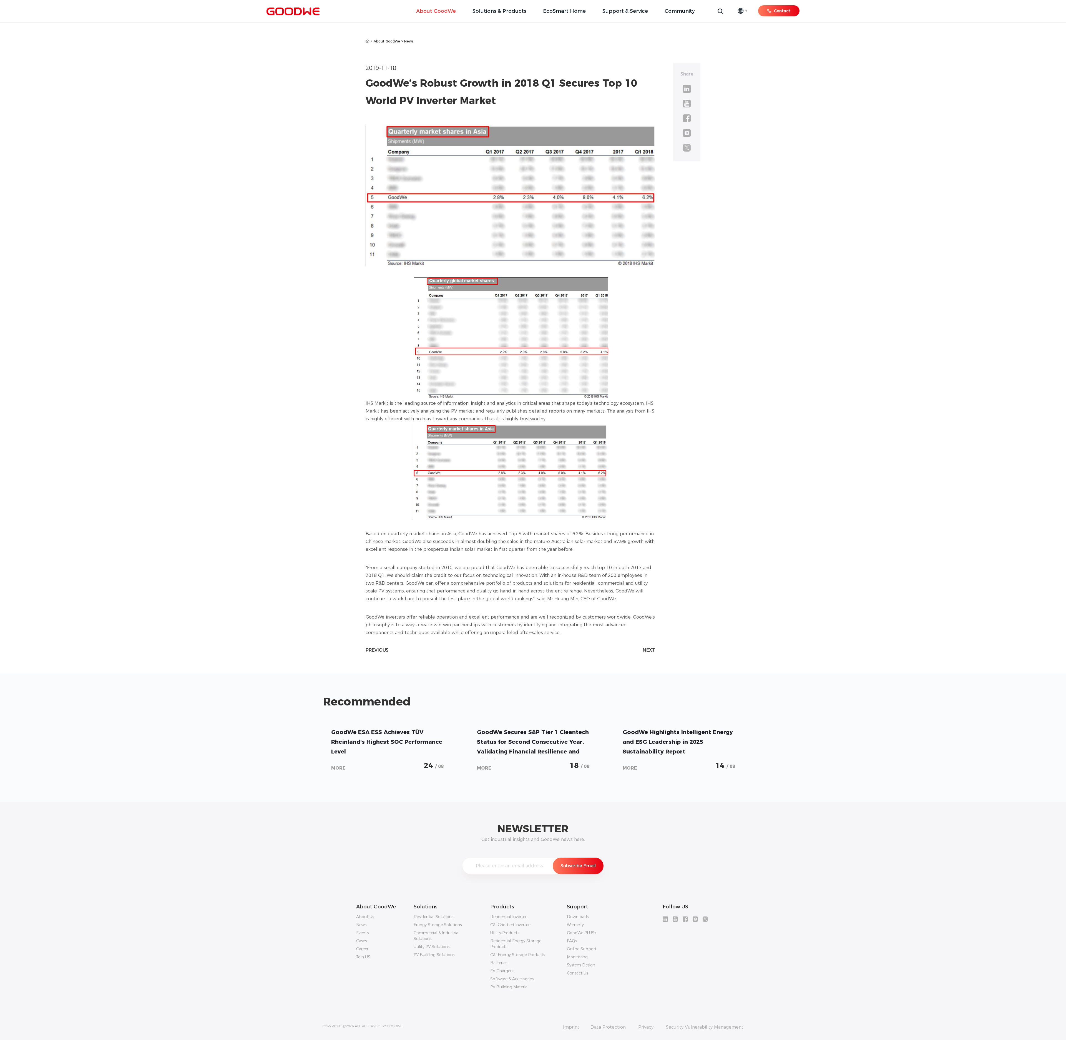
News (409, 41)
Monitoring (577, 956)
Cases (361, 940)
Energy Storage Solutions (438, 924)
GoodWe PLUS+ (581, 932)
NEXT (649, 650)
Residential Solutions (433, 916)
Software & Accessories (512, 978)
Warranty (575, 924)
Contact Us (577, 973)
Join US (363, 956)
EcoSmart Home (564, 11)
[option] (387, 747)
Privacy (645, 1027)
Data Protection (608, 1027)
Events (362, 932)
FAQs (572, 940)
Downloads (578, 916)
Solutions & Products (499, 11)
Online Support (582, 948)
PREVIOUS (377, 650)
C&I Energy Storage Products (517, 954)
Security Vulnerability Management (704, 1027)
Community (680, 11)
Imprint (571, 1027)
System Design (581, 965)
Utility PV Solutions (431, 946)
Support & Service (625, 11)
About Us (365, 916)
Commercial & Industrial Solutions (436, 935)
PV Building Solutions (434, 954)
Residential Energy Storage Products (515, 943)
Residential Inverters (509, 916)
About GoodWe (436, 11)
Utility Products (504, 932)
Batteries (498, 962)
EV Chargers (501, 970)
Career (362, 948)
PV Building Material (509, 986)
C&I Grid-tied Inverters (510, 924)
